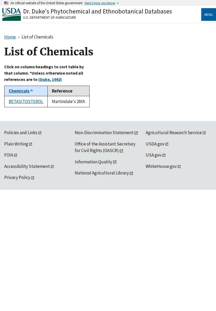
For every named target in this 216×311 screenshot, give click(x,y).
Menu (208, 14)
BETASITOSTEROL (26, 101)
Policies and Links (20, 132)
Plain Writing (16, 144)
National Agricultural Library (102, 173)
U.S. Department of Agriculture (49, 17)
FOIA (8, 155)
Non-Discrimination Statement (104, 132)
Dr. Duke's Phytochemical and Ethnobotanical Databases (97, 11)
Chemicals (21, 91)
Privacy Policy (17, 177)
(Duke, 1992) (50, 79)
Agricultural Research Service (174, 132)
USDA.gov (155, 144)
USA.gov (153, 155)
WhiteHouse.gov (161, 166)
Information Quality (93, 162)
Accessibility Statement (27, 166)
